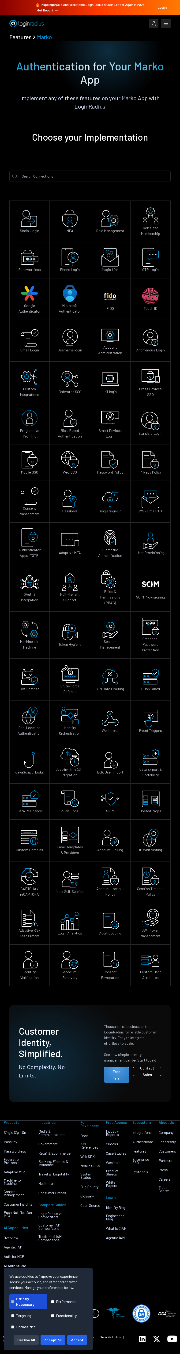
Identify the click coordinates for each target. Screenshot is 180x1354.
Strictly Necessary (25, 1301)
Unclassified (26, 1327)
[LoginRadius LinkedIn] (142, 1339)
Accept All (53, 1340)
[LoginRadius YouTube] (172, 1339)
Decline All (26, 1340)
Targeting (23, 1315)
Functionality (66, 1315)
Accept (77, 1340)
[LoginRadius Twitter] (156, 1339)
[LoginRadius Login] (153, 23)
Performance (66, 1301)
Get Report (45, 10)
